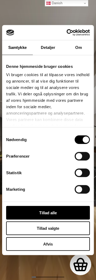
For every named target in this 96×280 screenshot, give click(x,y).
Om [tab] (78, 47)
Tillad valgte (48, 228)
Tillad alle (48, 212)
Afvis (48, 244)
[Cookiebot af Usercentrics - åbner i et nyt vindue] (68, 32)
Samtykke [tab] (17, 47)
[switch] (82, 156)
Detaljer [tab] (48, 47)
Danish (56, 3)
